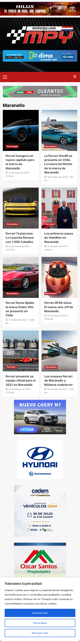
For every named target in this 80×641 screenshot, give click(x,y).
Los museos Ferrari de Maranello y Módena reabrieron (58, 380)
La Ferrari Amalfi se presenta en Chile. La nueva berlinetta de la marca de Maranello (58, 164)
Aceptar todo (40, 612)
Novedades (51, 146)
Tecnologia (12, 146)
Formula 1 (50, 224)
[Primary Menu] (6, 76)
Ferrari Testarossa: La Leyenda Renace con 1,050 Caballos (20, 238)
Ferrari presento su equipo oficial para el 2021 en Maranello (21, 380)
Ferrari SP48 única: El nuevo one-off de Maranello (58, 307)
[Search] (75, 76)
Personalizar (40, 622)
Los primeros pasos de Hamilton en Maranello (58, 238)
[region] (40, 609)
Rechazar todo (40, 632)
